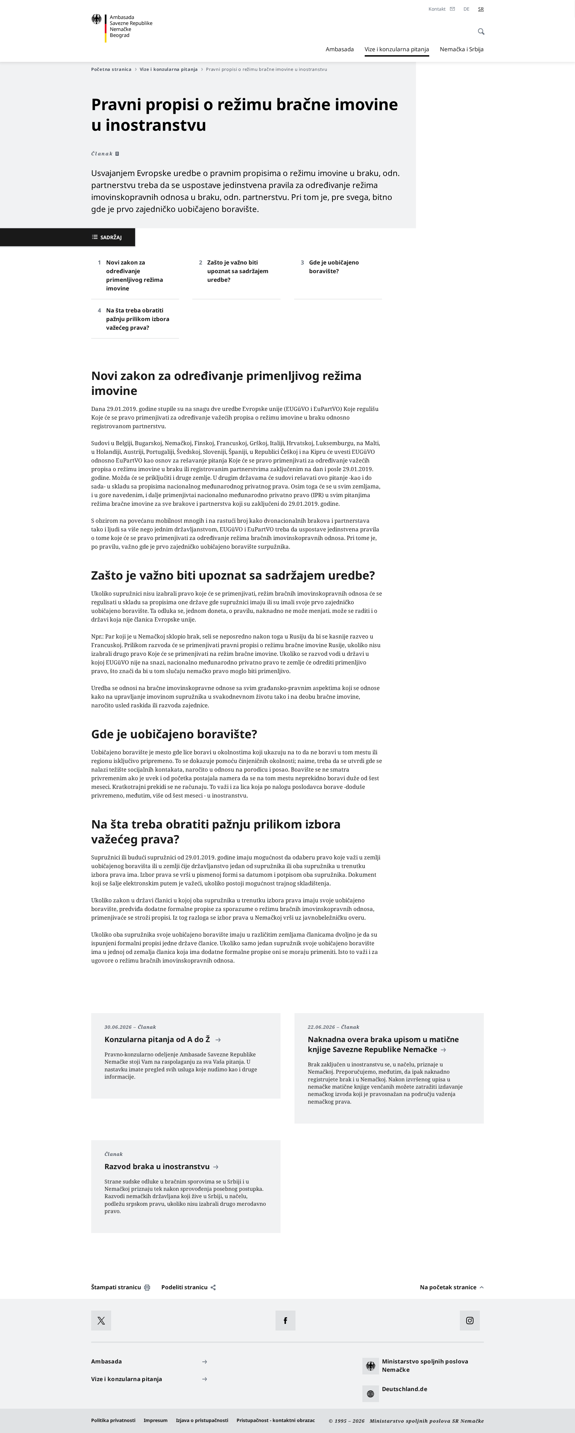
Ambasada (340, 49)
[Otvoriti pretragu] (479, 28)
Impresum (156, 1420)
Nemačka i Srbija (462, 49)
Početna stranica (111, 69)
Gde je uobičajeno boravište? (334, 267)
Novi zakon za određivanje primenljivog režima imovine (134, 275)
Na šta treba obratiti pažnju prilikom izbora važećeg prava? (137, 318)
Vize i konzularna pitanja (397, 51)
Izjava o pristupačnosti (202, 1420)
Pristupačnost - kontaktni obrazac (276, 1420)
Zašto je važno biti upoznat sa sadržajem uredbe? (238, 271)
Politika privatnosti (113, 1420)
